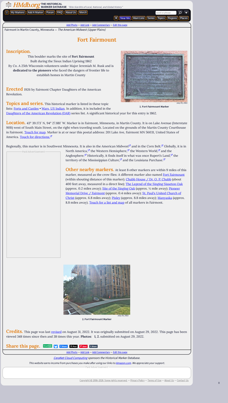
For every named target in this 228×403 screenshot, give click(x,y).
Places (184, 18)
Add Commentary (101, 25)
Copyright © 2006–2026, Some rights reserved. (103, 380)
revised (56, 332)
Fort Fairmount (174, 175)
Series (151, 18)
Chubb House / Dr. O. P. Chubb (148, 179)
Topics (161, 18)
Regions (172, 18)
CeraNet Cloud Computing (70, 358)
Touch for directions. (35, 137)
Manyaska (165, 198)
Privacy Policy (137, 380)
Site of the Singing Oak (118, 188)
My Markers (17, 12)
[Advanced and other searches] (186, 13)
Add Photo (71, 25)
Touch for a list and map (106, 202)
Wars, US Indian (53, 108)
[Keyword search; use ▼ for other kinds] (180, 13)
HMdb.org (26, 5)
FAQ (59, 12)
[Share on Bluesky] (56, 346)
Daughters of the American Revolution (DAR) (38, 113)
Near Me (125, 18)
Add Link (84, 25)
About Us (71, 12)
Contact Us (183, 380)
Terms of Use (154, 380)
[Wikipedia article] (130, 146)
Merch (82, 12)
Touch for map (35, 132)
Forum (50, 12)
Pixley (116, 198)
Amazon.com (123, 363)
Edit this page (120, 25)
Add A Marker (35, 12)
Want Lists (138, 18)
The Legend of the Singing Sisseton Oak (154, 184)
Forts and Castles (26, 108)
